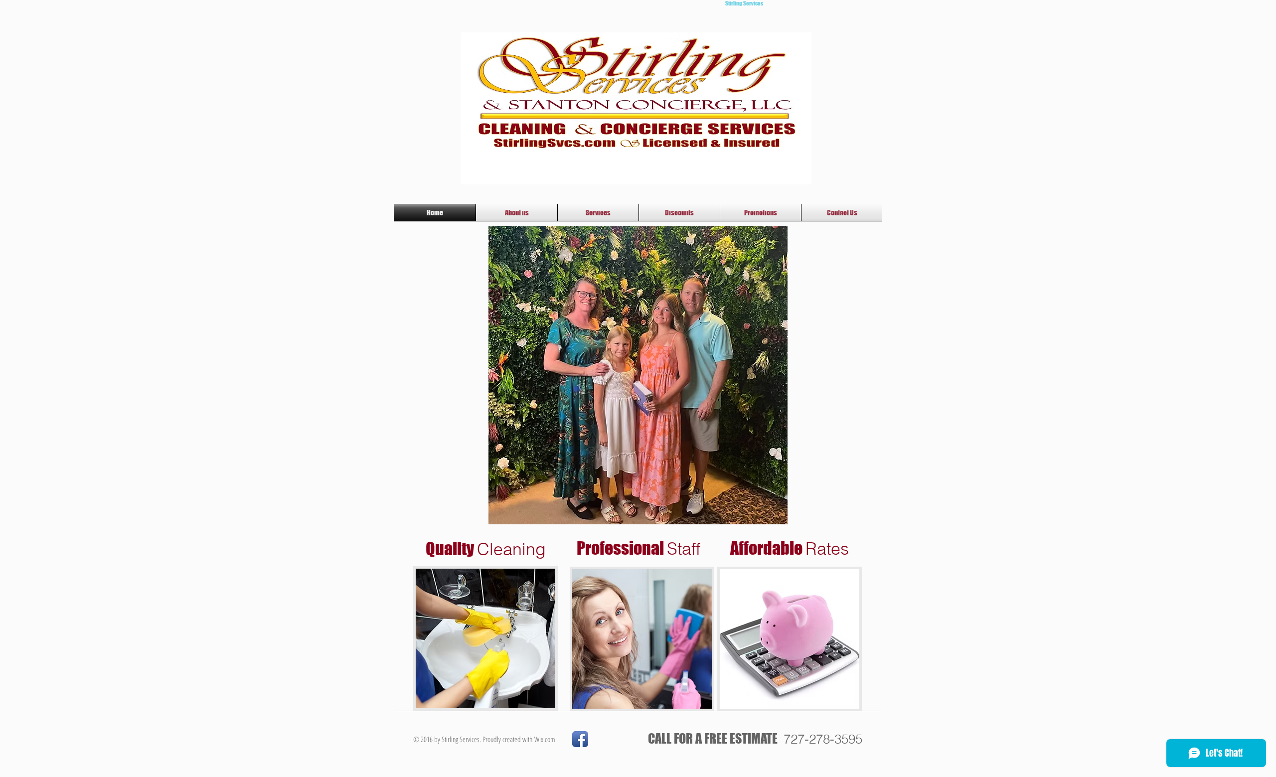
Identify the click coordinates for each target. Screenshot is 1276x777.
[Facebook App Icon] (580, 739)
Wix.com (544, 739)
